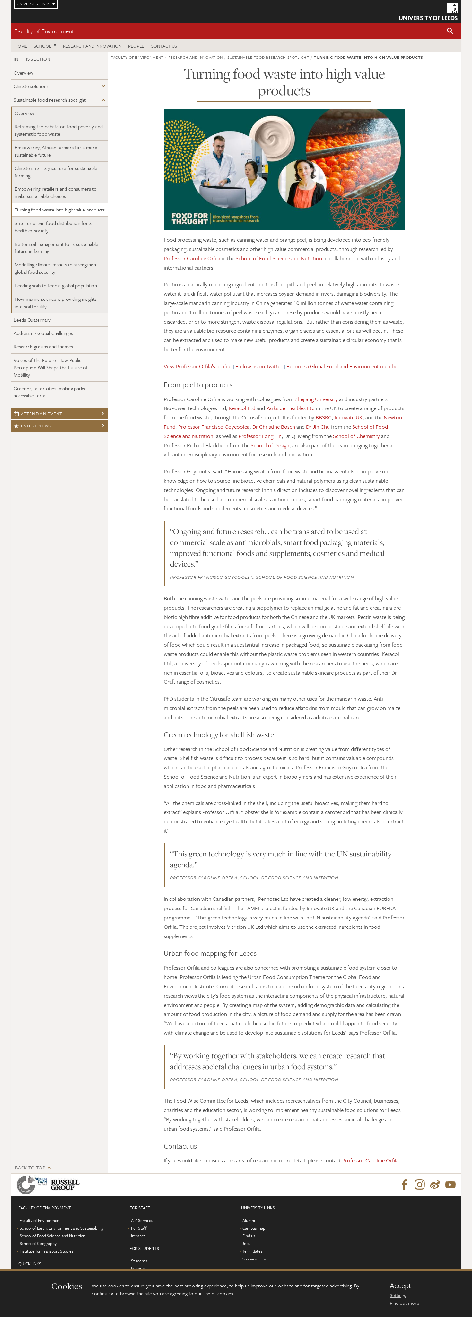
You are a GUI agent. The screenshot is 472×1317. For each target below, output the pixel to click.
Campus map (253, 1228)
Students (139, 1261)
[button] (450, 31)
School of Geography (38, 1243)
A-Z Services (142, 1220)
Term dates (252, 1251)
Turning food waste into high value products (60, 209)
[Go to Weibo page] (435, 1185)
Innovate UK (349, 417)
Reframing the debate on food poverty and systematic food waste (59, 130)
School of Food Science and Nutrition (279, 258)
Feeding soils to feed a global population (56, 285)
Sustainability (254, 1259)
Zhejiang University (316, 399)
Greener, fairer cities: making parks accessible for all (49, 392)
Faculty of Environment (44, 31)
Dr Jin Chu (318, 427)
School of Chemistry (356, 436)
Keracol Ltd (241, 408)
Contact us (164, 45)
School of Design (270, 445)
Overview (23, 72)
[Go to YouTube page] (450, 1185)
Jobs (246, 1243)
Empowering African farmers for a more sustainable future (56, 151)
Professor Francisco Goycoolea (213, 427)
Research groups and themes (43, 346)
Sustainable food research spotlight (50, 99)
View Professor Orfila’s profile (197, 366)
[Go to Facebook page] (404, 1185)
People (136, 45)
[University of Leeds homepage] (428, 11)
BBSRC (324, 417)
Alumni (248, 1220)
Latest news (36, 425)
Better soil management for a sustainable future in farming (56, 247)
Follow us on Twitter (258, 366)
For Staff (138, 1228)
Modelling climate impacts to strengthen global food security (55, 268)
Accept (400, 1285)
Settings (398, 1295)
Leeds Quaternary (32, 319)
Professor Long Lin (260, 436)
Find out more (404, 1302)
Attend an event (41, 413)
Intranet (138, 1235)
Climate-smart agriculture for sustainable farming (56, 172)
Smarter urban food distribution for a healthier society (53, 227)
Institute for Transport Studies (46, 1251)
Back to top (30, 1167)
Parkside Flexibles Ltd (290, 408)
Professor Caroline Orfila (192, 258)
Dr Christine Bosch (273, 427)
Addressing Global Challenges (43, 332)
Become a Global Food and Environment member (342, 366)
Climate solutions (31, 86)
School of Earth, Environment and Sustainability (62, 1228)
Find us (248, 1235)
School (42, 45)
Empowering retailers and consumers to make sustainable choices (56, 192)
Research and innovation (92, 45)
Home (20, 45)
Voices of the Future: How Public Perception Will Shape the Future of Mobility (51, 367)
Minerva (138, 1268)
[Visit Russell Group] (66, 1185)
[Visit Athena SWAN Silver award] (33, 1185)
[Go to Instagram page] (420, 1185)
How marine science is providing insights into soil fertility (56, 302)
